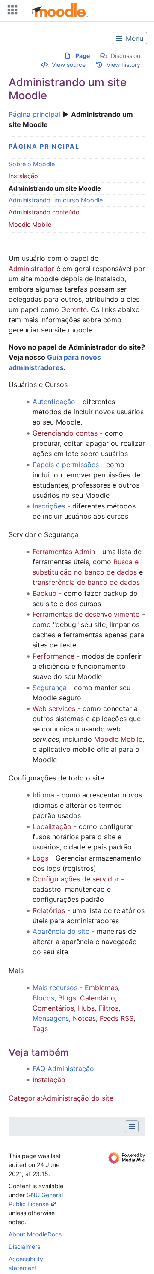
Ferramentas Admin (64, 551)
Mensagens (51, 1018)
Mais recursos (55, 987)
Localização (52, 826)
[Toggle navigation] (10, 11)
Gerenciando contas (65, 433)
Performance (53, 656)
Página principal (34, 114)
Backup (44, 593)
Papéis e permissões (66, 464)
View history (123, 64)
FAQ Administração (63, 1068)
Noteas (84, 1018)
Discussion (125, 55)
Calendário (97, 998)
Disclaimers (24, 1246)
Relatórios (49, 910)
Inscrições (49, 506)
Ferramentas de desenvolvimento (86, 614)
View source (69, 64)
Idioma (43, 795)
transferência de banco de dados (86, 582)
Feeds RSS (116, 1018)
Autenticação (54, 401)
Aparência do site (61, 931)
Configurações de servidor (76, 879)
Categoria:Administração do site (61, 1098)
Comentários (53, 1008)
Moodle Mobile (30, 224)
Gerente (74, 309)
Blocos (43, 998)
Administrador (31, 268)
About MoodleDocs (35, 1234)
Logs (40, 858)
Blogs (67, 998)
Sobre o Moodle (32, 164)
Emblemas (101, 987)
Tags (40, 1028)
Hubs (86, 1008)
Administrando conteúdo (44, 212)
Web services (54, 708)
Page (82, 55)
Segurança (50, 687)
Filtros (108, 1008)
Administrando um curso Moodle (56, 200)
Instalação (23, 175)
